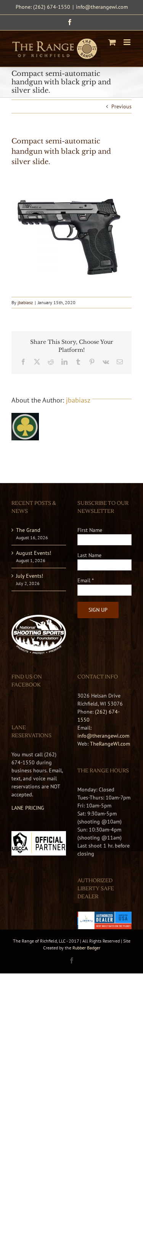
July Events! (29, 575)
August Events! (33, 552)
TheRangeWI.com (110, 743)
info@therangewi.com (102, 6)
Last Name (89, 555)
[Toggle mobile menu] (128, 42)
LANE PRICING (27, 807)
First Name (89, 530)
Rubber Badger (86, 948)
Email (85, 580)
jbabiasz (25, 302)
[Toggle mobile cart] (112, 42)
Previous (121, 106)
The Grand (28, 530)
